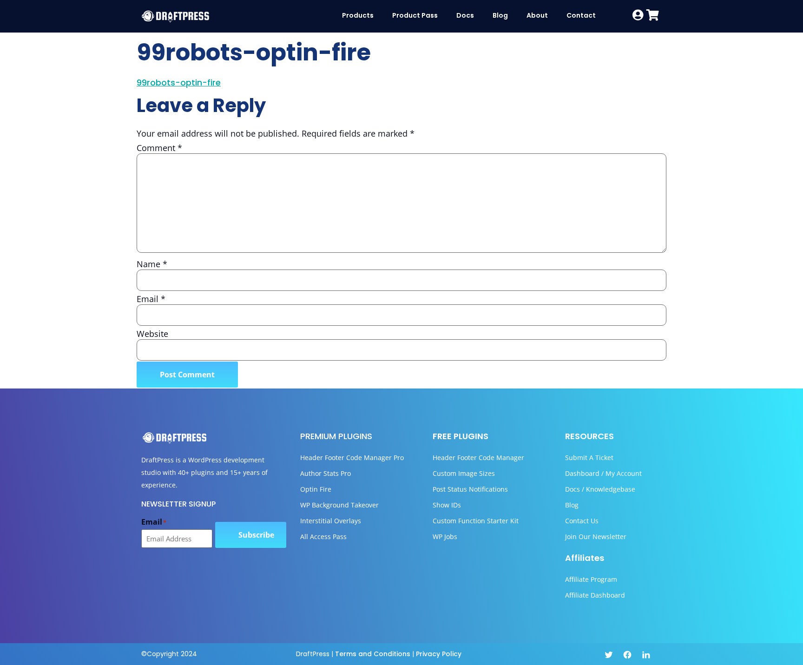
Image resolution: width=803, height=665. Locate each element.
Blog (500, 15)
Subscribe (256, 535)
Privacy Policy (438, 653)
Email (151, 299)
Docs (465, 15)
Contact (581, 15)
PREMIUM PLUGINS (336, 436)
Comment (159, 148)
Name (152, 264)
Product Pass (415, 15)
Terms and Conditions (372, 653)
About (537, 15)
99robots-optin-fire (179, 82)
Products (358, 15)
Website (152, 333)
